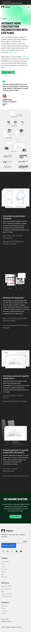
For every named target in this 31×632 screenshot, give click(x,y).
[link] (8, 72)
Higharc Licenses (6, 621)
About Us (4, 605)
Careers (3, 608)
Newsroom (4, 611)
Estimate (3, 572)
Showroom (4, 569)
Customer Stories (6, 589)
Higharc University (6, 594)
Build (2, 574)
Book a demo (7, 72)
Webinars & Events (6, 586)
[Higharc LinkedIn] (16, 551)
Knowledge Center (6, 596)
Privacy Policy (5, 619)
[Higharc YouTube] (21, 551)
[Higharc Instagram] (8, 551)
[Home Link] (5, 7)
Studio (3, 564)
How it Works (5, 561)
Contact (3, 613)
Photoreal (4, 577)
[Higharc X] (12, 551)
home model (13, 52)
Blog (2, 591)
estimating (25, 57)
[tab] (15, 224)
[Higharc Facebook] (3, 551)
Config (3, 566)
